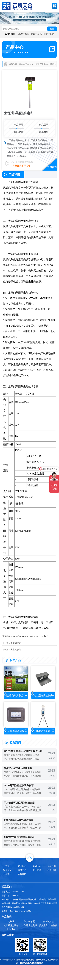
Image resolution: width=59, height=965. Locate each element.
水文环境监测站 (11, 925)
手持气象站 (48, 34)
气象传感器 (29, 921)
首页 (21, 64)
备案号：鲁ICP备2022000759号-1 (17, 911)
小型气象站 (23, 34)
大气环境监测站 (29, 925)
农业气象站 (41, 64)
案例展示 (7, 870)
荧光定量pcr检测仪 (48, 925)
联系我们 (52, 870)
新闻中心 (37, 866)
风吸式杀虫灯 (17, 649)
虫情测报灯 (16, 643)
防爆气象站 (36, 34)
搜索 (52, 29)
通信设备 (10, 929)
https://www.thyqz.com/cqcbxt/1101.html (30, 636)
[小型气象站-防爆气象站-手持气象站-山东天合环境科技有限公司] (17, 6)
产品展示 (29, 64)
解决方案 (52, 866)
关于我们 (37, 870)
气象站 (11, 921)
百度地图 (22, 874)
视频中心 (22, 870)
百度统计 (7, 874)
